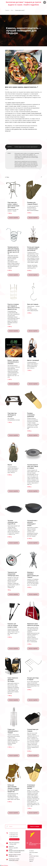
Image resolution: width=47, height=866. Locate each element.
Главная (7, 10)
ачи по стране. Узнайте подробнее (25, 5)
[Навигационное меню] (44, 2)
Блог (12, 10)
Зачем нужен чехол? (19, 10)
